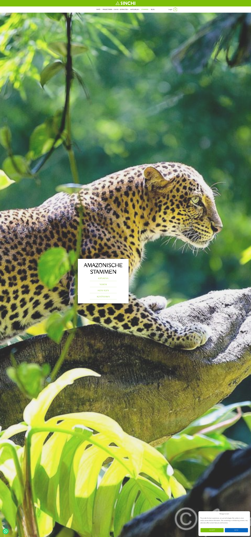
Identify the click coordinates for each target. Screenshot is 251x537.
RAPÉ (98, 9)
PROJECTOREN (107, 9)
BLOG (153, 9)
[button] (170, 9)
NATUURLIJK (134, 9)
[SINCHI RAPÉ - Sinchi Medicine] (125, 3)
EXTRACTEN (124, 9)
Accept (212, 530)
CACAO (116, 9)
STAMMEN (144, 9)
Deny (236, 530)
